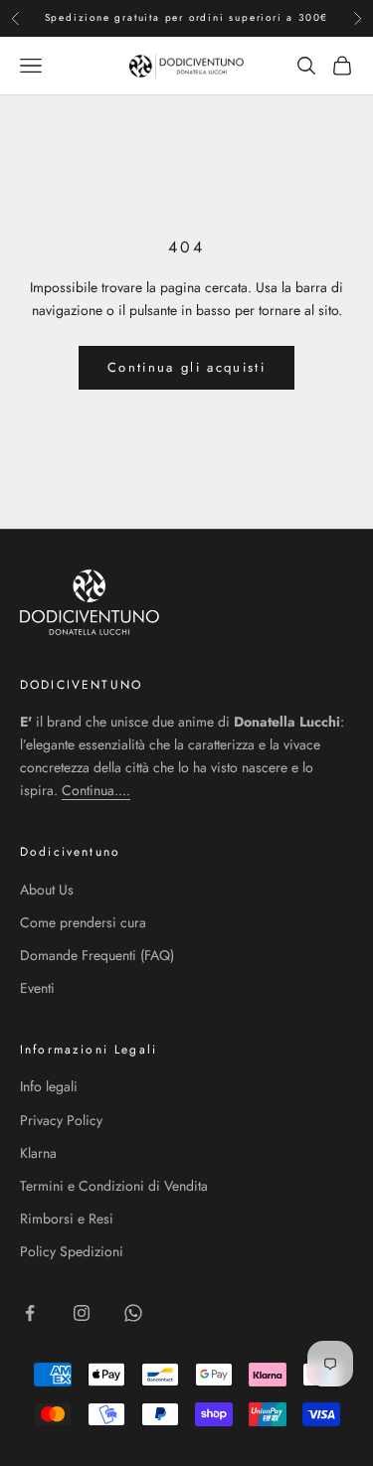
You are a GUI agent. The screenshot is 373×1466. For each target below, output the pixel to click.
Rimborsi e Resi (66, 1218)
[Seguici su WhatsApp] (133, 1313)
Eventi (37, 988)
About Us (47, 889)
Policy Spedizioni (71, 1251)
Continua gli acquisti (186, 367)
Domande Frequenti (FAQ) (97, 955)
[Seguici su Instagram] (82, 1313)
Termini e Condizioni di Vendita (114, 1186)
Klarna (38, 1153)
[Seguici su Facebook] (30, 1313)
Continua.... (96, 790)
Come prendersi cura (83, 922)
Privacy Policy (61, 1120)
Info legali (49, 1086)
